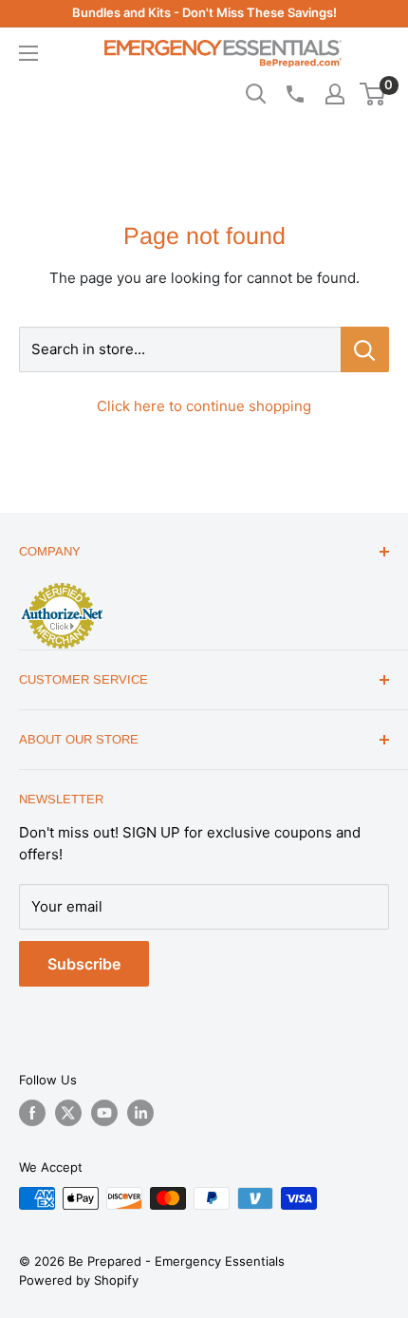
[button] (372, 94)
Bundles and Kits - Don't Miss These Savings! (204, 12)
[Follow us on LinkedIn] (140, 1113)
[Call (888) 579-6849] (294, 94)
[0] (373, 94)
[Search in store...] (365, 349)
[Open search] (256, 94)
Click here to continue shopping (204, 406)
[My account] (334, 94)
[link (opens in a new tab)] (61, 586)
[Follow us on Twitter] (68, 1113)
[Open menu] (28, 53)
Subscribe (84, 963)
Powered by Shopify (79, 1280)
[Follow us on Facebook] (32, 1113)
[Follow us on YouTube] (104, 1113)
